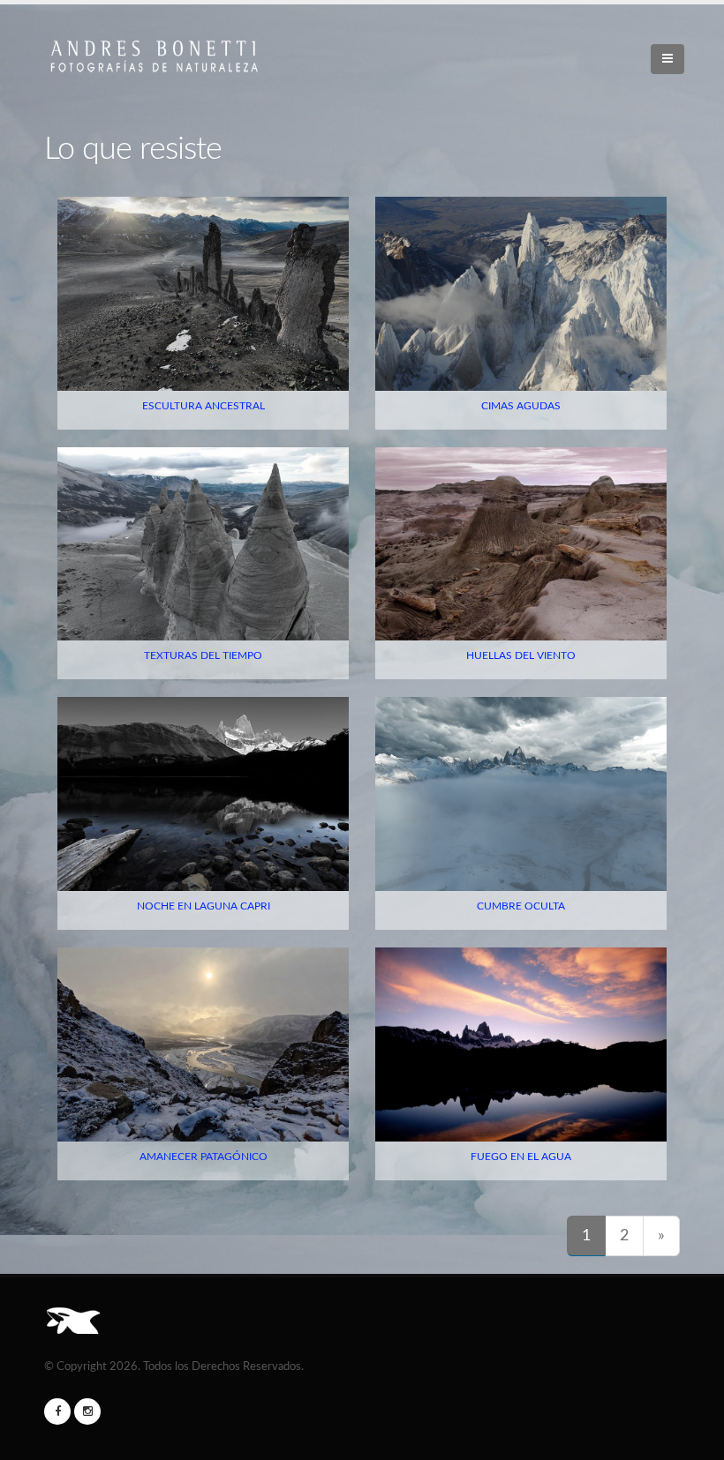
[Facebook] (57, 1411)
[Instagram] (87, 1411)
